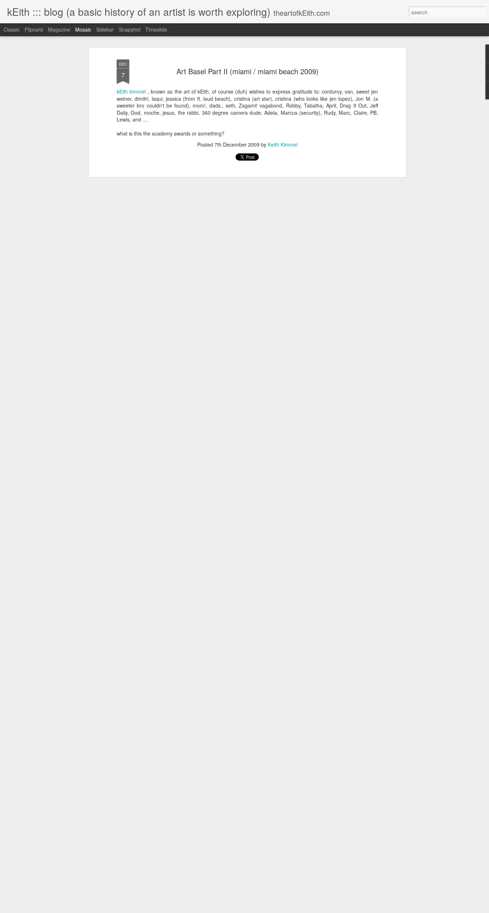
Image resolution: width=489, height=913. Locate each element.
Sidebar (105, 29)
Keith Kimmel (282, 144)
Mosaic (83, 29)
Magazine (59, 29)
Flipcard (34, 29)
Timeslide (156, 29)
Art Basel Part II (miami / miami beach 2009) (247, 71)
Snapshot (129, 29)
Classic (12, 29)
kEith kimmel (131, 91)
